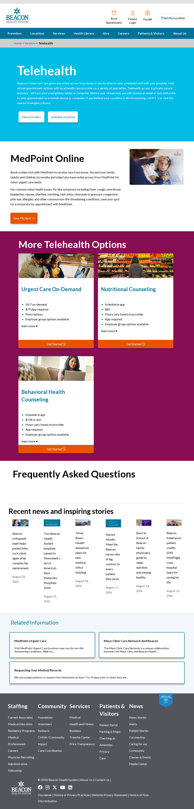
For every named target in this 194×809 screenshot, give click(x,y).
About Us (179, 33)
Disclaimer (45, 795)
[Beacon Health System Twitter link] (54, 787)
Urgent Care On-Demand (51, 289)
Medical (75, 717)
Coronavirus (137, 737)
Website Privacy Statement (110, 795)
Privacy (104, 751)
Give (106, 33)
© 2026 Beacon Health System (58, 780)
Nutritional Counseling (128, 289)
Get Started (55, 344)
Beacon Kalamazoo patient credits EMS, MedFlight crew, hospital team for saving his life (174, 557)
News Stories (137, 717)
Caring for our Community (138, 747)
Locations (37, 33)
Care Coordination (50, 750)
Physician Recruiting (21, 757)
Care (102, 758)
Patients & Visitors (151, 33)
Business (75, 730)
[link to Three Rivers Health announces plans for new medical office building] (83, 524)
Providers (15, 33)
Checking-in (107, 738)
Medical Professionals (17, 740)
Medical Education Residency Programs (21, 727)
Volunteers (45, 724)
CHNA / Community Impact (51, 740)
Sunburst (43, 730)
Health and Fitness (82, 724)
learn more (28, 326)
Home (18, 43)
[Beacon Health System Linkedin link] (70, 787)
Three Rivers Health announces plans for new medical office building (82, 552)
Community (52, 706)
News (136, 706)
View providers (31, 117)
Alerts (133, 724)
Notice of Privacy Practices (72, 795)
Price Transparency (82, 744)
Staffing (17, 706)
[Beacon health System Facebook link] (40, 787)
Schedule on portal (63, 117)
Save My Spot (22, 218)
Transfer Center (80, 737)
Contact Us (102, 780)
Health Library (84, 33)
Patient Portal (108, 725)
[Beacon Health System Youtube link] (62, 787)
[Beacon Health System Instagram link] (47, 787)
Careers (123, 33)
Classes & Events (140, 757)
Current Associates (20, 717)
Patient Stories (138, 730)
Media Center (138, 764)
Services (59, 33)
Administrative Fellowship (17, 767)
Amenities (106, 745)
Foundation (45, 717)
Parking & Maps (109, 731)
